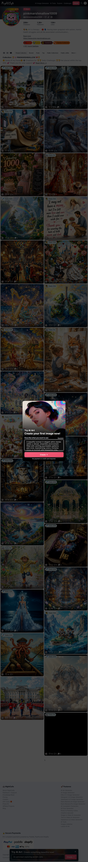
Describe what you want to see (36, 438)
